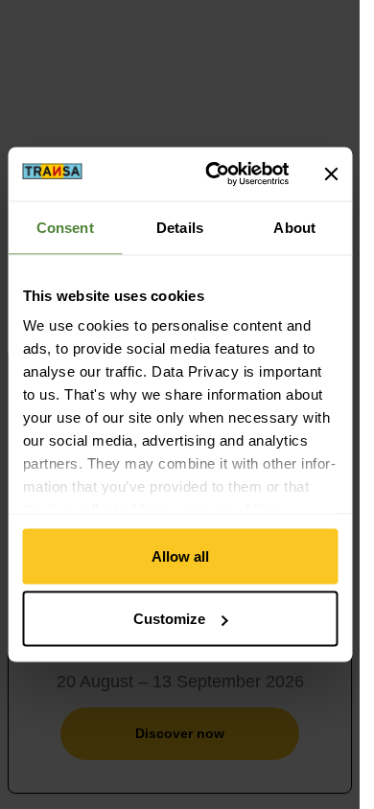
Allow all (180, 555)
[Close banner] (331, 173)
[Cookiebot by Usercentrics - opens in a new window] (214, 174)
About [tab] (294, 227)
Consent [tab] (65, 227)
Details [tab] (179, 227)
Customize (169, 619)
